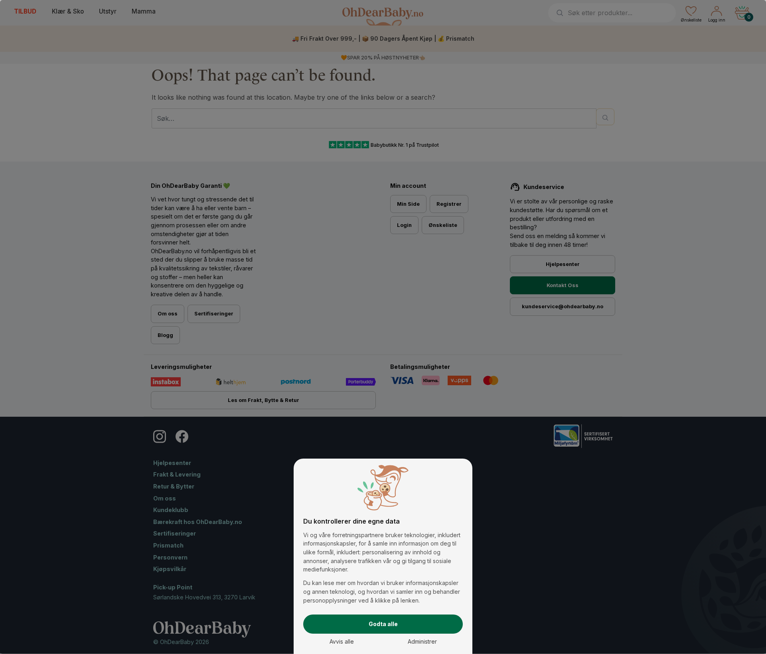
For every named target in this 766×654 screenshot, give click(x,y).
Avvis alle (342, 641)
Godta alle (383, 624)
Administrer (422, 641)
